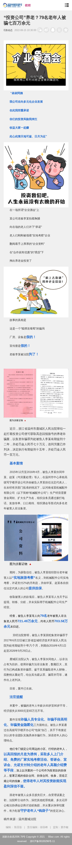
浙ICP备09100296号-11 (42, 841)
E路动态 (8, 30)
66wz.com (53, 836)
